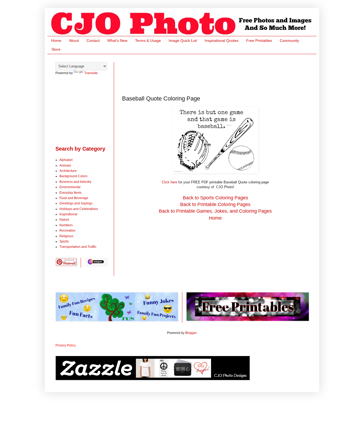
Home (56, 40)
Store (55, 49)
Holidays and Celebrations (78, 209)
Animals (65, 165)
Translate (91, 73)
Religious (66, 236)
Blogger (190, 333)
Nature (64, 219)
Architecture (68, 171)
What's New (117, 40)
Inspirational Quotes (221, 40)
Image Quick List (183, 40)
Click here (169, 182)
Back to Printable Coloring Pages (215, 204)
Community (289, 40)
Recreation (67, 230)
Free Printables (259, 40)
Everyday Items (70, 193)
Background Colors (73, 176)
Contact (93, 40)
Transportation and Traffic (77, 247)
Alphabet (65, 160)
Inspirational (68, 214)
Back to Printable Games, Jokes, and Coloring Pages (215, 211)
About (74, 40)
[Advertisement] (219, 74)
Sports (64, 241)
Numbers (66, 225)
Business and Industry (75, 182)
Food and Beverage (73, 198)
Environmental (69, 187)
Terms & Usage (148, 40)
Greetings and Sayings (75, 203)
